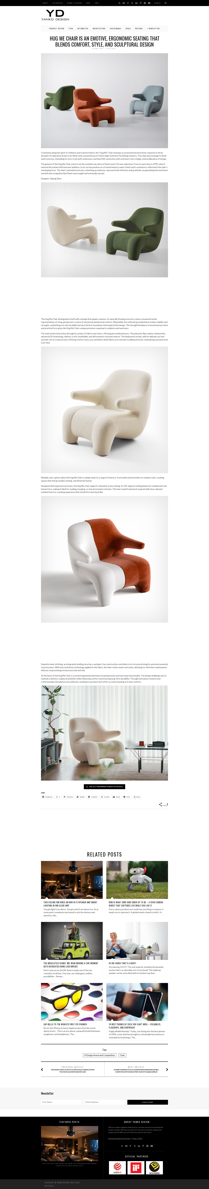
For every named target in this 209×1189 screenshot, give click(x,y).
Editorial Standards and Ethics (119, 1138)
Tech (71, 28)
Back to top (49, 1185)
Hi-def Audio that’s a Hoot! (122, 963)
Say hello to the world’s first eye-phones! (65, 1024)
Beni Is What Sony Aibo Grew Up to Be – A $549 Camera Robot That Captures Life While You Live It (136, 904)
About (45, 3)
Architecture (99, 28)
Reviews (139, 28)
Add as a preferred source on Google (106, 786)
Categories (57, 3)
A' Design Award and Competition (99, 1055)
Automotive (82, 28)
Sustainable (115, 28)
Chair (122, 1055)
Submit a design (74, 3)
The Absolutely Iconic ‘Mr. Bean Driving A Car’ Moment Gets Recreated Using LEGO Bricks (71, 965)
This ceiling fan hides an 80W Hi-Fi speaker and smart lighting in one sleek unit (69, 1165)
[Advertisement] (124, 15)
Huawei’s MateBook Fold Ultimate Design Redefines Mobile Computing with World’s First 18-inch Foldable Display (136, 1069)
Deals (128, 28)
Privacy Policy (137, 1138)
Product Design (56, 28)
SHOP (88, 3)
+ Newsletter (153, 28)
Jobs (97, 3)
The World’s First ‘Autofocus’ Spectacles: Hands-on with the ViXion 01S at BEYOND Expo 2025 (73, 1069)
